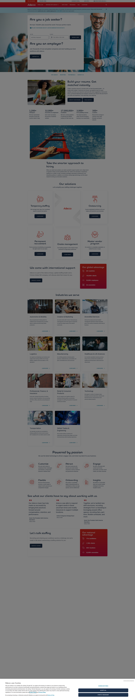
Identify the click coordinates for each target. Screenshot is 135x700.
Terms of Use (50, 695)
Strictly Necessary (103, 694)
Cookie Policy (32, 692)
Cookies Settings (103, 685)
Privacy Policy (42, 692)
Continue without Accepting (128, 680)
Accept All (103, 690)
